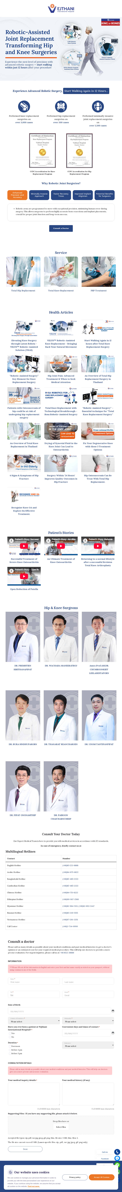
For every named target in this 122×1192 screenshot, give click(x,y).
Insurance (67, 1043)
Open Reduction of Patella (24, 589)
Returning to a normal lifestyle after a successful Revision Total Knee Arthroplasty (97, 562)
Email (66, 992)
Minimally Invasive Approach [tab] (39, 195)
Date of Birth (14, 1005)
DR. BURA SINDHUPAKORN (23, 744)
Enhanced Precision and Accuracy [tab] (17, 195)
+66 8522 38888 (67, 952)
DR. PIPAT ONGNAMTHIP (23, 815)
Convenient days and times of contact (81, 1027)
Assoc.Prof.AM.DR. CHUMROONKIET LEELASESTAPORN (99, 669)
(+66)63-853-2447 (86, 906)
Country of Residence (17, 1018)
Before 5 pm (16, 1053)
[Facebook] (117, 1159)
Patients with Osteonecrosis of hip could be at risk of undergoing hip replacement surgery (24, 413)
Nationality (68, 1018)
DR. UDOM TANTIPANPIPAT (99, 744)
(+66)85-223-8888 (70, 865)
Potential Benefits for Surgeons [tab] (104, 195)
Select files (61, 1127)
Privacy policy (74, 1177)
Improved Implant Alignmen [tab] (83, 195)
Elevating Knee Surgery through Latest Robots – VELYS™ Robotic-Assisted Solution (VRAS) (24, 345)
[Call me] (117, 1152)
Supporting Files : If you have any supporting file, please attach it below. (42, 1113)
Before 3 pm (16, 1050)
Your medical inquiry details (22, 1080)
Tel (11, 992)
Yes (12, 1033)
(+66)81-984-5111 (70, 906)
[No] (118, 1165)
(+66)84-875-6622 (70, 872)
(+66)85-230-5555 (70, 913)
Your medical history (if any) (76, 1080)
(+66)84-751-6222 (70, 892)
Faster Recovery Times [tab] (61, 195)
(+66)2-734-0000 (70, 926)
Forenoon (15, 1046)
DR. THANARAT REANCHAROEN (61, 744)
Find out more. (34, 1186)
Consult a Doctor (61, 228)
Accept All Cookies (101, 1177)
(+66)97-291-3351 (70, 919)
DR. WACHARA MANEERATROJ (61, 665)
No (12, 1037)
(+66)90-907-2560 (71, 899)
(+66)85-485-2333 (70, 879)
